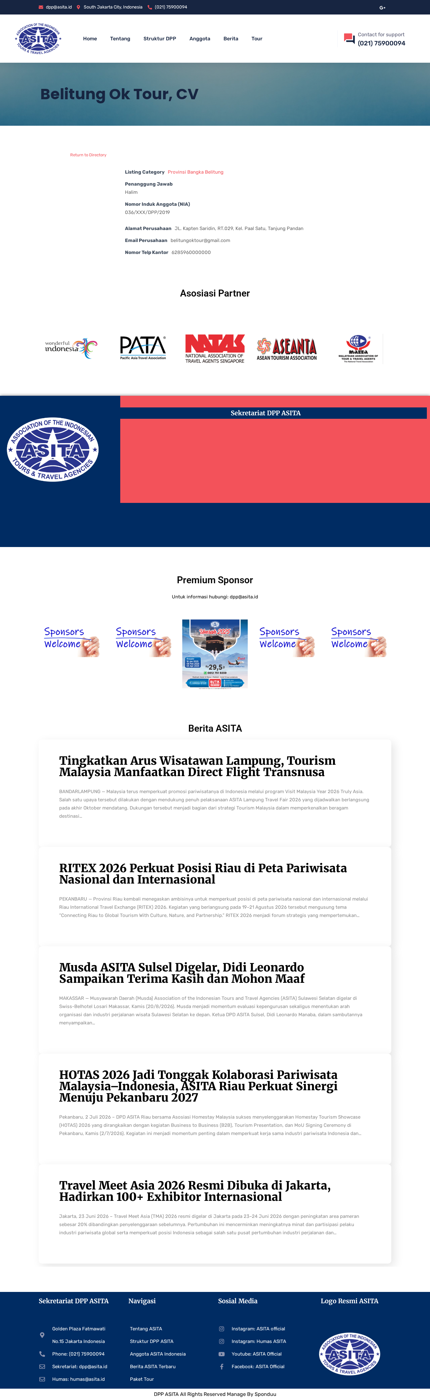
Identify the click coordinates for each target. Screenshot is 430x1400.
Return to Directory (88, 155)
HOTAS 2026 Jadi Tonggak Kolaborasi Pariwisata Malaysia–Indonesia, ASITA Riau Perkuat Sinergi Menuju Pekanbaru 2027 (198, 1086)
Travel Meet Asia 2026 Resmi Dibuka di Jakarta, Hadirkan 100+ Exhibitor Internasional (195, 1191)
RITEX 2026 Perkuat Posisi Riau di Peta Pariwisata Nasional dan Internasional (203, 874)
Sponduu (265, 1394)
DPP (159, 1394)
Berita (230, 39)
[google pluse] (383, 7)
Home (90, 39)
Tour (257, 39)
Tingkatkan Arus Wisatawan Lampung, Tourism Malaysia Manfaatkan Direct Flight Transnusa (197, 766)
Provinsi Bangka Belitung (195, 172)
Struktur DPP (160, 39)
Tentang (120, 39)
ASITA (172, 1394)
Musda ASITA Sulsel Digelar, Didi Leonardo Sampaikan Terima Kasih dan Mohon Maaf (182, 973)
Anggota (200, 39)
